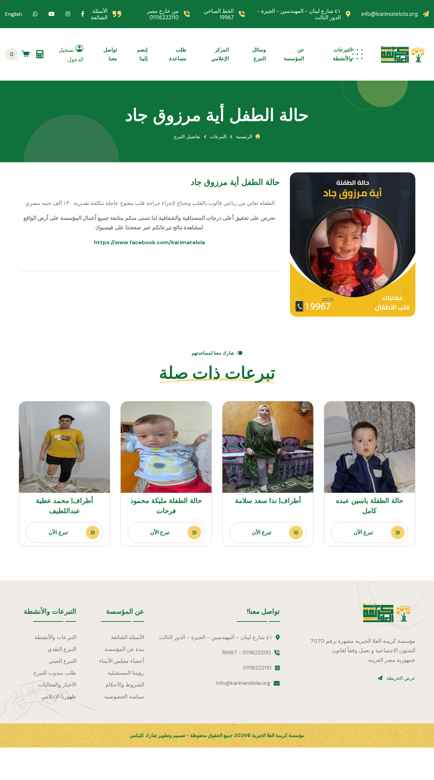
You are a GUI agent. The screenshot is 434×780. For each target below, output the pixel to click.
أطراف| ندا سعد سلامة (268, 500)
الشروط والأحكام (124, 684)
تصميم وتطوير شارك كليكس (157, 735)
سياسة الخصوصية (124, 696)
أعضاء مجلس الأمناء (121, 661)
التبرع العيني (62, 661)
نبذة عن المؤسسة (124, 649)
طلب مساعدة (177, 54)
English (13, 14)
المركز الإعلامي (220, 54)
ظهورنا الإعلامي (58, 696)
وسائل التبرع (259, 54)
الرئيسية (244, 136)
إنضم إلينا (142, 54)
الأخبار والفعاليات (57, 684)
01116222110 (257, 667)
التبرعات (218, 136)
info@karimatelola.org (389, 14)
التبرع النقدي (61, 649)
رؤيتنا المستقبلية (125, 672)
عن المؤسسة (294, 54)
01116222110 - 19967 (246, 652)
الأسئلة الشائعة (99, 14)
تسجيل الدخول (71, 54)
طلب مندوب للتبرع (55, 672)
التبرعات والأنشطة (342, 54)
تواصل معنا (110, 54)
